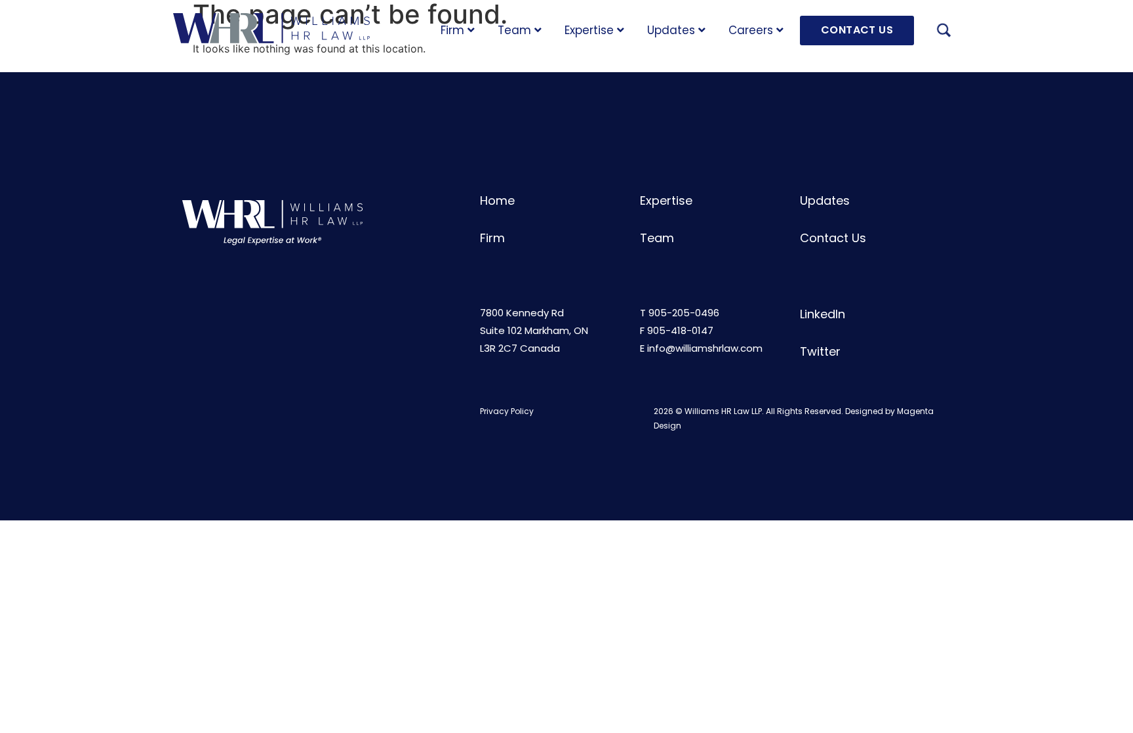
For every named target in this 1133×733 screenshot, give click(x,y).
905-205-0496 (683, 313)
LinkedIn (822, 314)
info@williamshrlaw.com (705, 348)
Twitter (820, 351)
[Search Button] (943, 32)
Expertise (589, 30)
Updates (671, 30)
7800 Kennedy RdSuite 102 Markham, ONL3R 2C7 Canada (534, 330)
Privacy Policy (507, 411)
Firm (452, 30)
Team (514, 30)
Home (497, 200)
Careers (750, 30)
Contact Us (833, 238)
